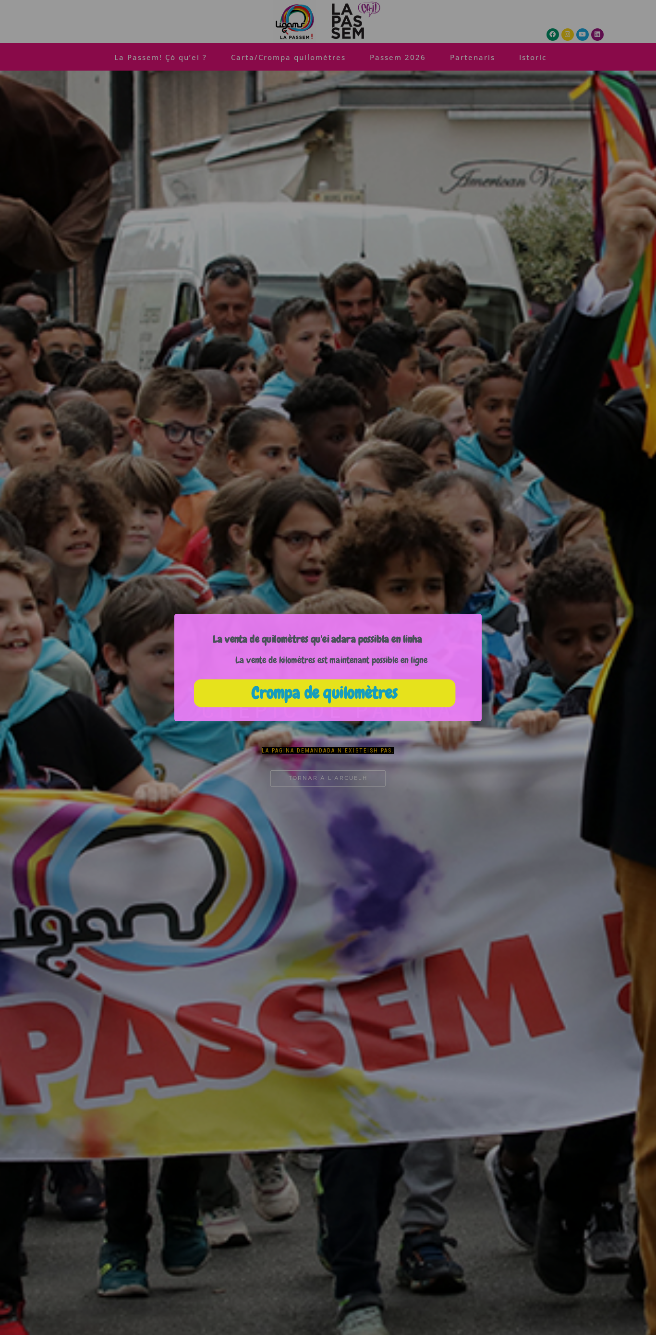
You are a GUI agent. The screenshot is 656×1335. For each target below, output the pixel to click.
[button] (317, 638)
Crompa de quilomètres (324, 693)
